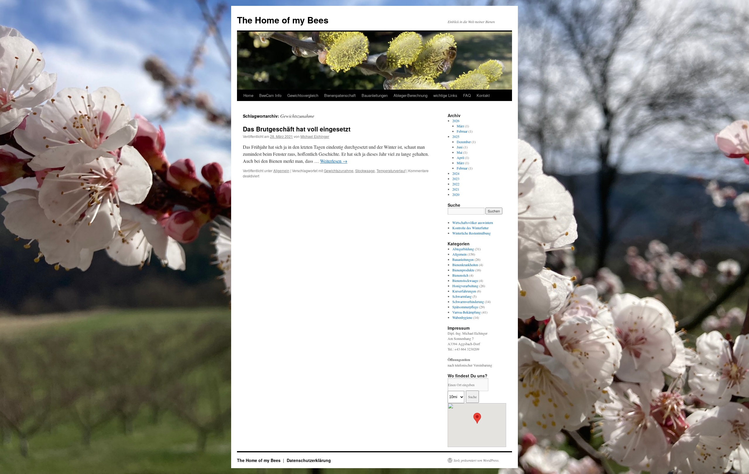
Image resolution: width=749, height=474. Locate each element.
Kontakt (483, 95)
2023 (455, 178)
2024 (455, 173)
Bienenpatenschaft (340, 95)
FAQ (467, 95)
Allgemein (281, 170)
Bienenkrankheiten (465, 264)
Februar (462, 131)
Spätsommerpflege (465, 306)
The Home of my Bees (283, 19)
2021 (455, 189)
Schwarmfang (462, 296)
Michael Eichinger (314, 136)
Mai (459, 152)
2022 (455, 184)
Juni (460, 147)
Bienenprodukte (463, 270)
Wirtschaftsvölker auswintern (472, 222)
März (460, 126)
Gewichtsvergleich (302, 95)
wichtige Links (445, 95)
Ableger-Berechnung (410, 95)
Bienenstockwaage (465, 280)
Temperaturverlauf (391, 170)
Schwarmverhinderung (468, 301)
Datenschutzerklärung (309, 460)
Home (248, 95)
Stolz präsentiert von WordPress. (476, 460)
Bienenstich (460, 275)
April (460, 157)
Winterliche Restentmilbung (471, 233)
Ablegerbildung (463, 249)
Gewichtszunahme (338, 170)
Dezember (464, 141)
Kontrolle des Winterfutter (470, 227)
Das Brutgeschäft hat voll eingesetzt (297, 128)
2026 (455, 120)
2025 (455, 136)
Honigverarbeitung (465, 285)
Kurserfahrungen (464, 291)
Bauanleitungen (375, 95)
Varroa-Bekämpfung (466, 312)
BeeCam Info (270, 95)
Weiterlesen (333, 161)
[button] (477, 418)
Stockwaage (365, 170)
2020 (455, 194)
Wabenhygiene (462, 317)
